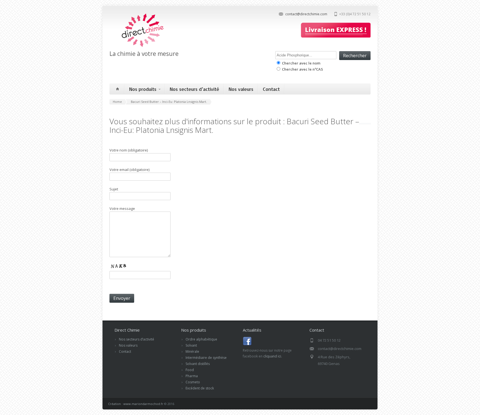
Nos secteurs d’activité (194, 89)
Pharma (192, 376)
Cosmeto (193, 382)
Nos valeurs (241, 89)
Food (190, 369)
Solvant (191, 345)
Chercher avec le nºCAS (302, 69)
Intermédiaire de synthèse (206, 357)
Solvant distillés (198, 363)
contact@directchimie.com (306, 14)
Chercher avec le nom (300, 63)
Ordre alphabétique (201, 339)
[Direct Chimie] (137, 46)
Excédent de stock (200, 388)
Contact (271, 89)
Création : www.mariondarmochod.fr (135, 404)
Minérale (192, 351)
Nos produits (142, 89)
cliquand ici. (272, 356)
